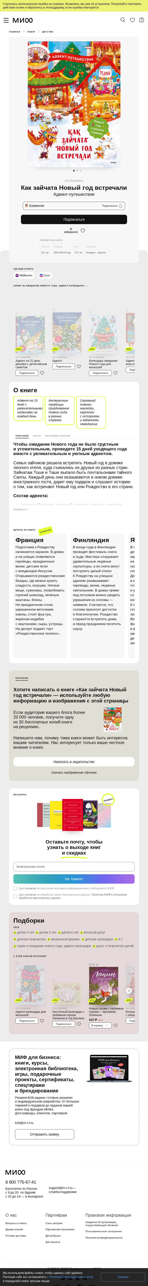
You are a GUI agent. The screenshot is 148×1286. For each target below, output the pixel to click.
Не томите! (74, 854)
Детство (47, 31)
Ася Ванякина (73, 181)
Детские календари (62, 915)
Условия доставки (15, 1206)
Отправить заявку (44, 1104)
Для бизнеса (52, 1212)
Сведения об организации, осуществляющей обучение (100, 1194)
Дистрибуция (53, 1206)
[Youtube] (63, 1248)
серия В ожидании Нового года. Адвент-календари (51, 922)
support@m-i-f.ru (61, 1158)
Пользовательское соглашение (102, 1201)
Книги (31, 31)
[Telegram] (85, 1248)
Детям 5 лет (46, 909)
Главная (14, 31)
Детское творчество (120, 909)
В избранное (71, 230)
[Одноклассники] (78, 1248)
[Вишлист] (132, 20)
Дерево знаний (13, 1199)
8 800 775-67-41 (20, 1152)
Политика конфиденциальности (103, 1208)
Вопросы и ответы (15, 1193)
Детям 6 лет (67, 909)
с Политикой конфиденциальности (47, 1277)
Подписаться (74, 219)
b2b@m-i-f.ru (24, 1093)
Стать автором (53, 1193)
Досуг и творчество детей (109, 922)
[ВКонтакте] (70, 1248)
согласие (30, 864)
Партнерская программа (58, 1199)
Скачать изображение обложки (74, 754)
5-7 (83, 915)
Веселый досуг (90, 909)
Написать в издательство (74, 743)
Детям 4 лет (25, 909)
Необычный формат (30, 915)
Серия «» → (49, 285)
